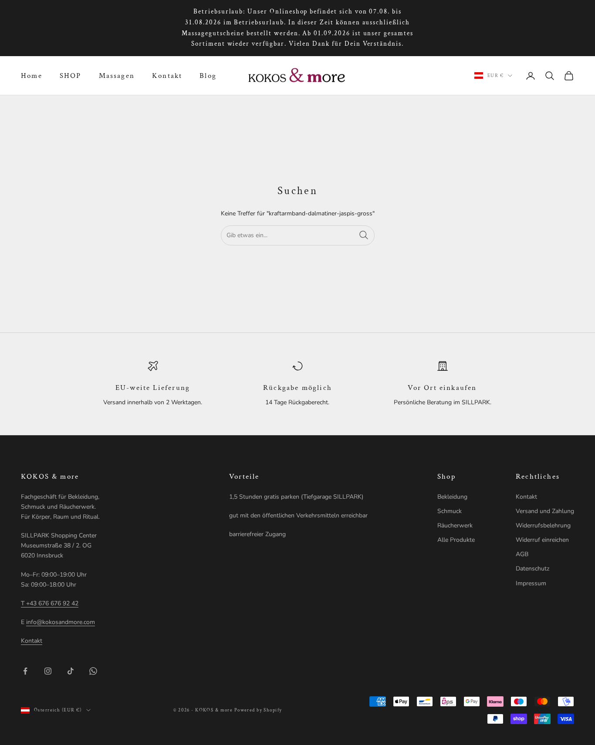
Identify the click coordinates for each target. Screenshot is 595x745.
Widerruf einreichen (542, 540)
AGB (522, 554)
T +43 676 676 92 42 (49, 603)
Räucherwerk (455, 525)
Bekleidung (452, 497)
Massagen (117, 76)
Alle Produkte (456, 540)
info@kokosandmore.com (60, 622)
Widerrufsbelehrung (543, 525)
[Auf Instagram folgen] (48, 671)
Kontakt (167, 76)
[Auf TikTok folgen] (70, 671)
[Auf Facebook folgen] (25, 671)
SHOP (70, 76)
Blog (207, 76)
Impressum (531, 583)
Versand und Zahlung (545, 511)
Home (31, 76)
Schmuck (449, 511)
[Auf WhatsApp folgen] (93, 671)
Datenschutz (532, 568)
